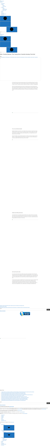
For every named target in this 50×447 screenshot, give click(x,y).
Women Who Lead (3, 420)
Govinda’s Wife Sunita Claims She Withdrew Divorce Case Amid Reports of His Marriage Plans (13, 400)
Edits (2, 418)
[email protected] (11, 406)
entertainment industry (7, 305)
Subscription (3, 3)
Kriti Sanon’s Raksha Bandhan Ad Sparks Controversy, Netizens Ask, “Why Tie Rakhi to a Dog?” (13, 393)
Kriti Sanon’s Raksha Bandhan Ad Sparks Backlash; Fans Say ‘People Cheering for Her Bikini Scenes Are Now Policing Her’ (17, 394)
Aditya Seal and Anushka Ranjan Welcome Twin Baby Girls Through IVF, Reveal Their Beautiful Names (14, 398)
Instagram (2, 419)
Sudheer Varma (22, 305)
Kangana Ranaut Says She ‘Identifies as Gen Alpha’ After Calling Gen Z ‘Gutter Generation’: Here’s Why (14, 399)
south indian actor (17, 305)
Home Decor (4, 6)
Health (3, 8)
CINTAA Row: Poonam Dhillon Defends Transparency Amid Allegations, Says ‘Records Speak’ (13, 392)
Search (1, 308)
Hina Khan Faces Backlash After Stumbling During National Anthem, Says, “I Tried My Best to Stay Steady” (15, 397)
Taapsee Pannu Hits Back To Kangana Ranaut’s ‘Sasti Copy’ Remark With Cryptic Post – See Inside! (14, 396)
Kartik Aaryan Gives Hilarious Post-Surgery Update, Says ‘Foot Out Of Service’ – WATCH (12, 395)
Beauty (3, 5)
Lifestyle (2, 4)
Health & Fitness (5, 9)
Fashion (2, 417)
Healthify (2, 7)
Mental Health (4, 440)
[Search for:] (3, 31)
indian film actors (13, 305)
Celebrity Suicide (2, 305)
